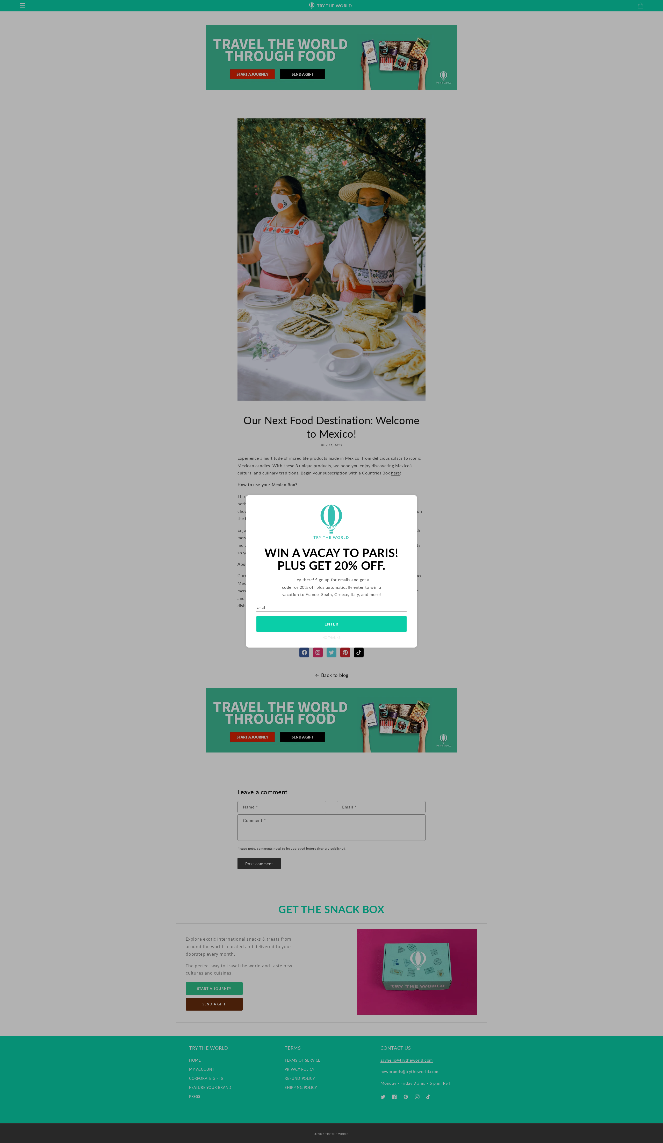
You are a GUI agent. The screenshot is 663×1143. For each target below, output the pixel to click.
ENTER (331, 624)
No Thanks (331, 638)
